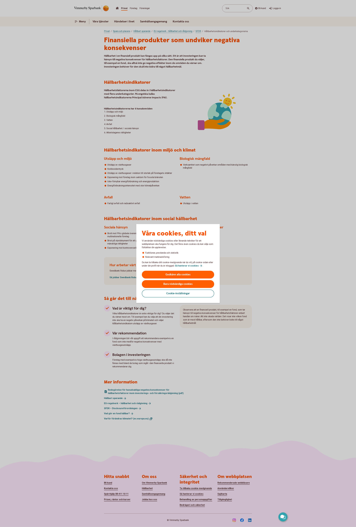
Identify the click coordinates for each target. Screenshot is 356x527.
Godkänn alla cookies (178, 274)
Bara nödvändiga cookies (178, 284)
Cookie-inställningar (178, 293)
